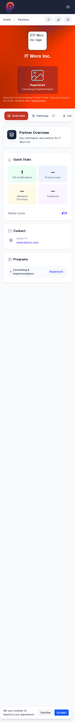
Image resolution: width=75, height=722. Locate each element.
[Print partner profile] (68, 19)
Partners (23, 19)
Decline (46, 712)
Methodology (38, 100)
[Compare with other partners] (58, 19)
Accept (61, 712)
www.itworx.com (27, 242)
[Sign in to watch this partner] (49, 19)
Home (7, 19)
